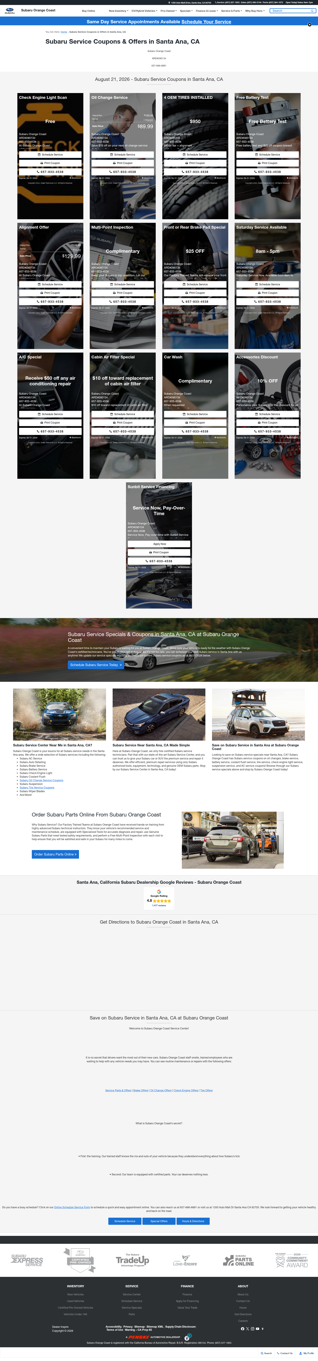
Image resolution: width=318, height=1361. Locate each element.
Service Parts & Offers (118, 1090)
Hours (243, 1307)
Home (64, 32)
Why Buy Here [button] (254, 11)
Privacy (127, 1327)
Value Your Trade (187, 1307)
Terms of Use (114, 1330)
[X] (247, 1328)
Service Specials (132, 1307)
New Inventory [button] (117, 11)
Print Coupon (51, 163)
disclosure (76, 178)
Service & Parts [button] (230, 11)
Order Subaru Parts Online (54, 854)
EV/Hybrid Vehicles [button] (143, 11)
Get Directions (243, 1314)
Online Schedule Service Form (72, 1207)
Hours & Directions (193, 1221)
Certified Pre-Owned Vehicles (75, 1307)
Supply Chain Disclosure (180, 1327)
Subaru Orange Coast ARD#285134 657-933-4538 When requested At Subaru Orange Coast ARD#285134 (179, 400)
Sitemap (139, 1327)
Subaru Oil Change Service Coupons (41, 780)
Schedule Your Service (206, 22)
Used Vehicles (75, 1301)
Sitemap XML (155, 1327)
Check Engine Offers (186, 1090)
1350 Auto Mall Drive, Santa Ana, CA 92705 (191, 3)
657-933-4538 (52, 172)
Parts (132, 1314)
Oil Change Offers (161, 1090)
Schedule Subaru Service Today (95, 665)
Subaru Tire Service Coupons (37, 787)
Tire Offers (206, 1090)
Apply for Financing (187, 1301)
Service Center (132, 1294)
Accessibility (114, 1327)
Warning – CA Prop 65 (138, 1330)
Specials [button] (185, 11)
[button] (2, 2)
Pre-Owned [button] (167, 11)
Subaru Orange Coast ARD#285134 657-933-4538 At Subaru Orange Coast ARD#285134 (34, 140)
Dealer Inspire (60, 1326)
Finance (187, 1294)
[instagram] (252, 1328)
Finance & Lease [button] (206, 11)
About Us (243, 1294)
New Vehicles (75, 1294)
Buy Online (88, 10)
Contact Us (243, 1301)
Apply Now (159, 543)
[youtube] (257, 1328)
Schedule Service (52, 154)
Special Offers (159, 1221)
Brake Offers (140, 1090)
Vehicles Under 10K (75, 1314)
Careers (243, 1321)
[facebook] (242, 1328)
